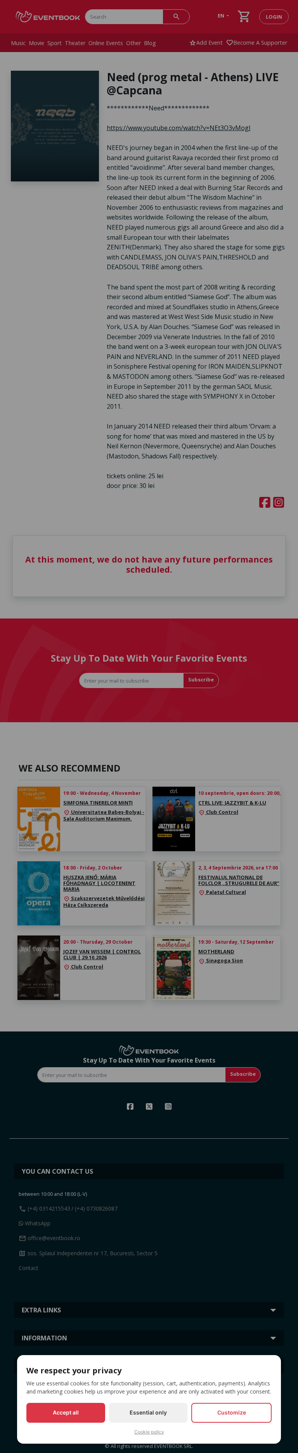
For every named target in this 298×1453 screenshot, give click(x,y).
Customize (231, 1412)
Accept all (66, 1412)
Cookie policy (149, 1432)
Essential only (148, 1412)
